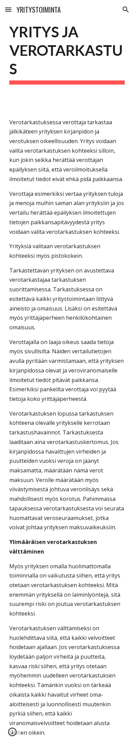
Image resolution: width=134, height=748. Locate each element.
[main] (67, 53)
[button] (8, 9)
